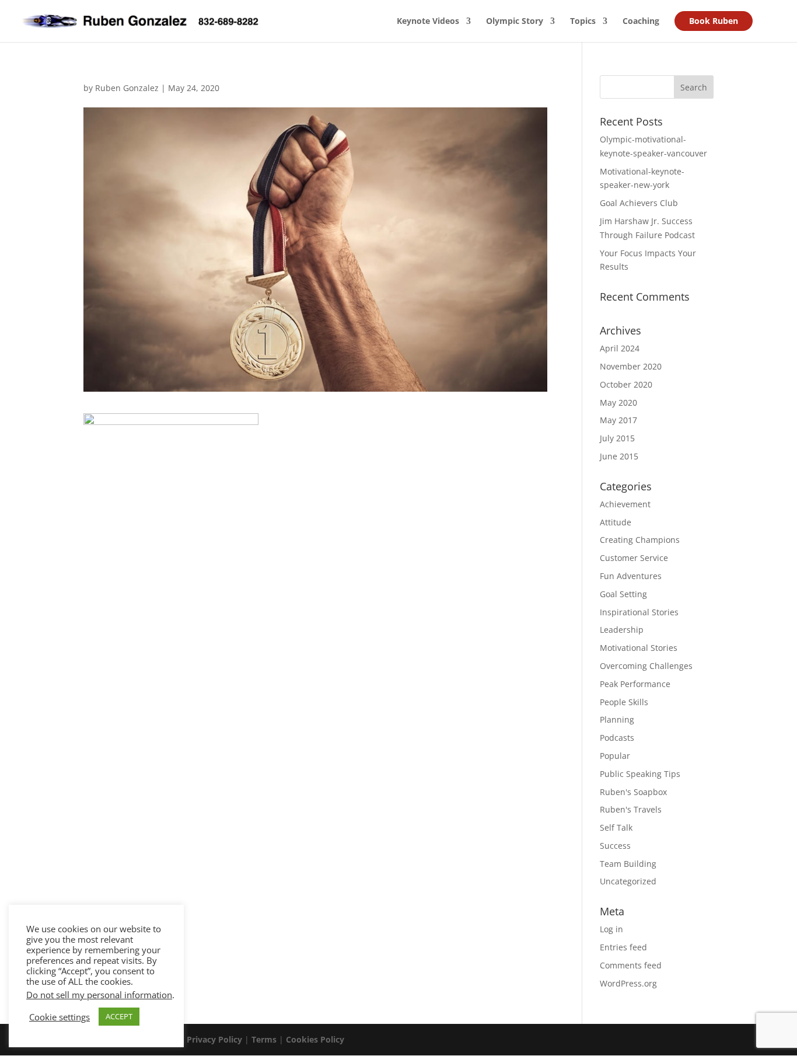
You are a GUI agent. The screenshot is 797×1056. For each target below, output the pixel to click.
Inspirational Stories (639, 612)
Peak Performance (635, 683)
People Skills (624, 702)
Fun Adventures (631, 575)
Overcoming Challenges (646, 665)
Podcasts (617, 737)
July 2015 (617, 438)
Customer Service (634, 557)
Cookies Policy (315, 1039)
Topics (583, 21)
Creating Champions (640, 539)
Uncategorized (628, 881)
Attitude (615, 522)
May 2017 (618, 420)
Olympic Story (514, 21)
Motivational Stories (638, 647)
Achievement (625, 504)
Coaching (641, 21)
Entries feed (623, 947)
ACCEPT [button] (119, 1016)
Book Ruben (713, 20)
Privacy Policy (214, 1039)
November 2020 (631, 366)
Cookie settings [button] (59, 1017)
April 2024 (619, 348)
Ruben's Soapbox (633, 791)
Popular (615, 755)
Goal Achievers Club (639, 202)
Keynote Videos (428, 21)
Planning (617, 719)
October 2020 (626, 384)
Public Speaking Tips (640, 773)
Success (615, 845)
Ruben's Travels (631, 809)
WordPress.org (628, 983)
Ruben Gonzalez (127, 87)
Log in (611, 929)
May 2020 (618, 402)
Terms (264, 1039)
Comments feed (631, 965)
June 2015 (619, 456)
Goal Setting (623, 594)
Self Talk (616, 827)
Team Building (628, 863)
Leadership (622, 629)
